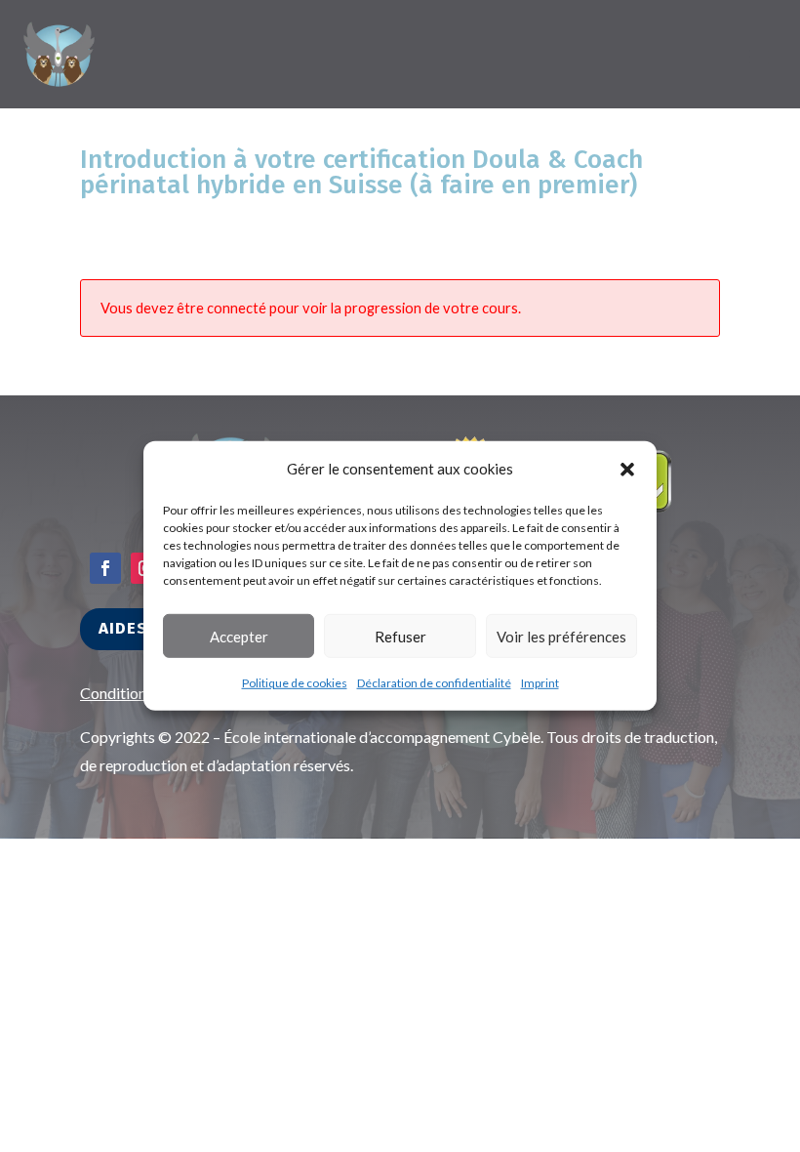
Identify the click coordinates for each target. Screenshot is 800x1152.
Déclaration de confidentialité (434, 683)
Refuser (400, 636)
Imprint (540, 683)
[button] (627, 468)
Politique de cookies (294, 683)
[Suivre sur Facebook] (105, 568)
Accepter (239, 636)
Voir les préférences (561, 636)
